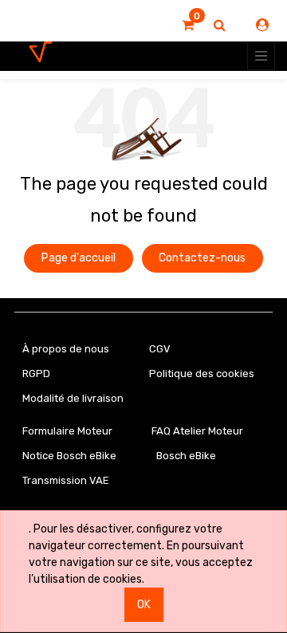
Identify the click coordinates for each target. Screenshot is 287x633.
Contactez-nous (202, 258)
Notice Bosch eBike (69, 456)
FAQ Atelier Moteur (197, 431)
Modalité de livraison (73, 398)
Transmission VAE (65, 480)
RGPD (36, 373)
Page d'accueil (78, 258)
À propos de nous (65, 349)
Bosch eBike (185, 456)
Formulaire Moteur (67, 431)
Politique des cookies (201, 373)
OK (144, 604)
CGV (160, 349)
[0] (188, 25)
